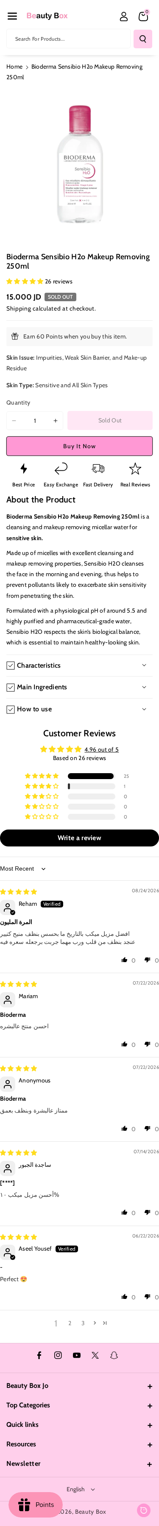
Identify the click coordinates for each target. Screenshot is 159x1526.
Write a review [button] (79, 838)
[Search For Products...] (143, 39)
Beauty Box (90, 1511)
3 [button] (83, 1323)
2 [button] (69, 1323)
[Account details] (123, 16)
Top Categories (28, 1405)
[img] (18, 892)
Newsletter (23, 1463)
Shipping (18, 308)
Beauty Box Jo (27, 1386)
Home (14, 66)
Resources (21, 1444)
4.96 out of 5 (101, 749)
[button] (12, 16)
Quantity (18, 402)
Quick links (22, 1425)
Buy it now (79, 446)
